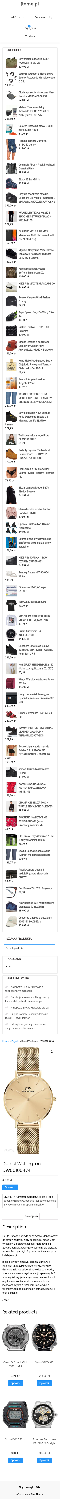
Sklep (38, 1487)
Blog (21, 1487)
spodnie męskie (35, 1204)
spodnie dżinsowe (14, 1200)
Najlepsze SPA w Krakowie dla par (30, 1007)
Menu (32, 36)
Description (31, 1216)
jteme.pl (30, 4)
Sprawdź (10, 1187)
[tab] (31, 1216)
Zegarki (15, 1041)
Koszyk (29, 1487)
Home (5, 1041)
